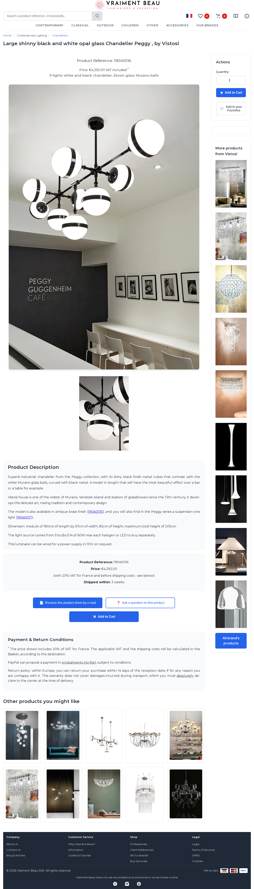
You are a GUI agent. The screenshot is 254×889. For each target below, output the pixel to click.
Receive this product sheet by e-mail (67, 603)
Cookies (197, 861)
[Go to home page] (127, 5)
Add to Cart (106, 616)
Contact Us (13, 849)
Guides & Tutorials (79, 855)
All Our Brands (139, 855)
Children (130, 25)
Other (152, 25)
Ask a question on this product (140, 603)
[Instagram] (127, 884)
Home (7, 35)
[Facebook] (115, 884)
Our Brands (207, 25)
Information (75, 849)
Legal (195, 844)
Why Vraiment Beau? (81, 844)
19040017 (24, 517)
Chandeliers (60, 35)
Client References (141, 849)
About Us (12, 844)
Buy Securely (138, 861)
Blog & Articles (15, 855)
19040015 (95, 512)
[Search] (97, 16)
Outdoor (105, 25)
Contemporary (50, 25)
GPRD (196, 855)
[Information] (247, 16)
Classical (80, 25)
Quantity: (222, 72)
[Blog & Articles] (236, 16)
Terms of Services (203, 849)
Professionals (138, 844)
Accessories (177, 25)
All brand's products (231, 640)
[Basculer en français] (189, 16)
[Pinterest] (139, 884)
